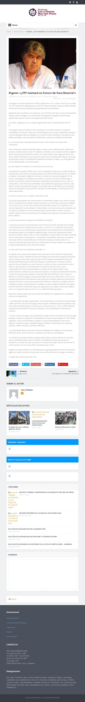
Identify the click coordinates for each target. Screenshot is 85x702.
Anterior (23, 371)
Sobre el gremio (11, 637)
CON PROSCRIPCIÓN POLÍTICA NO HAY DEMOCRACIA (39, 423)
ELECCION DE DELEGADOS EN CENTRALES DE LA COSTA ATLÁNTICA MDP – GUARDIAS (40, 544)
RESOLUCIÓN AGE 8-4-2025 (65, 427)
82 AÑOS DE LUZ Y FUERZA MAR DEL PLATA (19, 428)
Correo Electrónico (70, 98)
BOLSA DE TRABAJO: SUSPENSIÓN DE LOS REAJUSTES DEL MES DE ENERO (46, 492)
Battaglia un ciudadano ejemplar (65, 373)
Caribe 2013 (22, 374)
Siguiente (72, 371)
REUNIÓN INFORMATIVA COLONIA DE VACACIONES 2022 (40, 513)
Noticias (54, 96)
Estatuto (9, 632)
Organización (10, 627)
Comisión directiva (12, 618)
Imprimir (58, 98)
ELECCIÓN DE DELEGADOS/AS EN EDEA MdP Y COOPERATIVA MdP (32, 536)
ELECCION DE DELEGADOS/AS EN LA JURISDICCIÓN (26, 529)
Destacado (48, 96)
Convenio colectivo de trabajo (16, 623)
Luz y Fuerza (22, 96)
